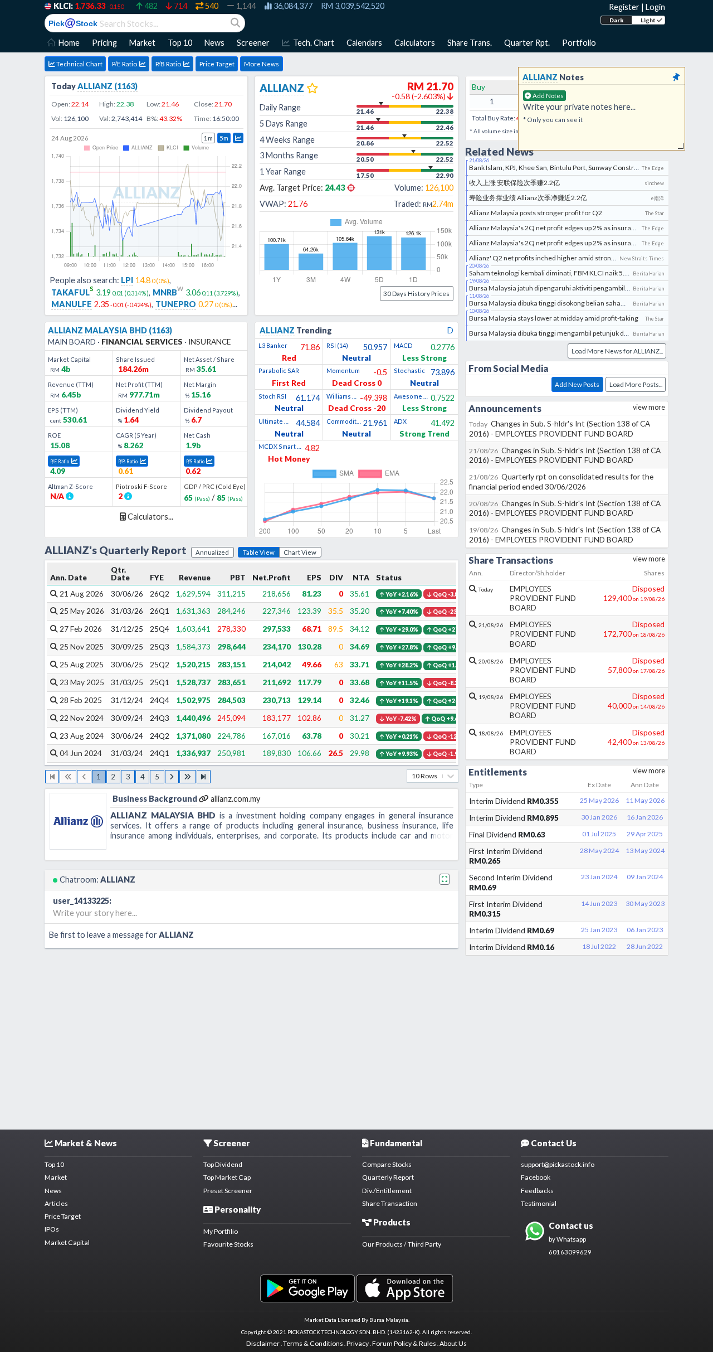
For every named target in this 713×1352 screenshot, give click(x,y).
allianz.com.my (235, 798)
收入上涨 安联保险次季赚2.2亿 (514, 182)
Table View (259, 552)
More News (261, 63)
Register (624, 7)
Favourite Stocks (228, 1244)
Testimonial (538, 1203)
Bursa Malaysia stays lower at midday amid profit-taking (553, 318)
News (53, 1190)
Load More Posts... (635, 384)
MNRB (168, 292)
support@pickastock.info (557, 1164)
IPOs (52, 1229)
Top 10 (54, 1164)
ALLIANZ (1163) (107, 86)
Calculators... (149, 516)
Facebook (535, 1177)
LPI (127, 280)
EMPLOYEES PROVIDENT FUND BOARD (543, 598)
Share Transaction (389, 1203)
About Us (453, 1343)
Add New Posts (577, 384)
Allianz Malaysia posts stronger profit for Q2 (535, 213)
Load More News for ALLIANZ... (617, 351)
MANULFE (71, 304)
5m (223, 138)
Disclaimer (263, 1343)
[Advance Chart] (238, 138)
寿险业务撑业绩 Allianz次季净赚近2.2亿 (528, 197)
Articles (56, 1203)
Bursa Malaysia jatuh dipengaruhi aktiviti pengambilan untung (562, 288)
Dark (616, 20)
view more (649, 407)
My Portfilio (220, 1231)
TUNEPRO (175, 304)
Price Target (217, 63)
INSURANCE (209, 341)
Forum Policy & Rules (404, 1343)
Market (56, 1177)
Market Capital (67, 1242)
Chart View (300, 552)
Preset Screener (227, 1190)
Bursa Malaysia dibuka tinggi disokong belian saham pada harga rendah (577, 303)
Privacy (357, 1343)
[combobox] (412, 776)
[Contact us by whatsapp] (307, 1287)
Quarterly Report (388, 1177)
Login (655, 7)
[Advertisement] (356, 1039)
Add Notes (547, 95)
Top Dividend (222, 1164)
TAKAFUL (72, 292)
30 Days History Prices (416, 293)
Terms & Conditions (313, 1343)
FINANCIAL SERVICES (142, 341)
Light (649, 20)
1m (208, 138)
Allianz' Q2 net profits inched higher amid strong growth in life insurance (578, 258)
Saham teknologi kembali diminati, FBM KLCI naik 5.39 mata (559, 273)
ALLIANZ (146, 192)
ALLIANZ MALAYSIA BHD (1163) (110, 330)
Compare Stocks (387, 1164)
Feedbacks (537, 1190)
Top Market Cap (227, 1177)
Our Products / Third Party (401, 1244)
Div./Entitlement (387, 1190)
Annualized (212, 552)
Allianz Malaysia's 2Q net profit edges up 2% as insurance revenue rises (577, 228)
